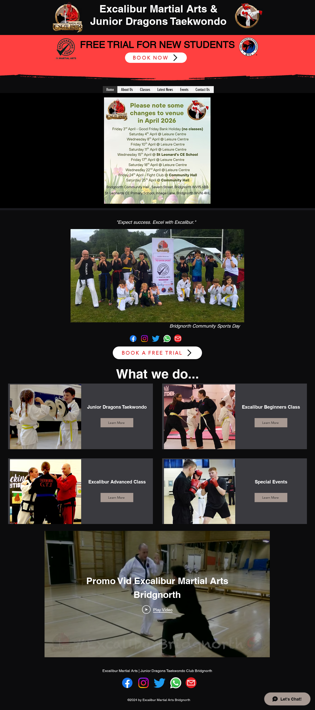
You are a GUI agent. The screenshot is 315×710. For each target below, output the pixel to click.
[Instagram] (144, 338)
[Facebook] (133, 338)
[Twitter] (155, 338)
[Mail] (191, 682)
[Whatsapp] (167, 338)
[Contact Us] (178, 338)
